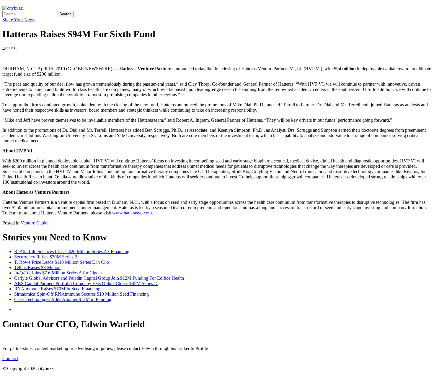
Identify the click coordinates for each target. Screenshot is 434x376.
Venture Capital (35, 222)
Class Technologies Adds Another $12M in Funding (62, 299)
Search (65, 14)
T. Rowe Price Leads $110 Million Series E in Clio (61, 262)
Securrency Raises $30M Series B (46, 256)
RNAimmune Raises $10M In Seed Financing (57, 288)
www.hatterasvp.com (132, 212)
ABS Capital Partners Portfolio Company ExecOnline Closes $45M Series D (86, 283)
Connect (10, 358)
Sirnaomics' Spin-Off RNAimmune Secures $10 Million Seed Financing (81, 294)
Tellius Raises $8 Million (37, 267)
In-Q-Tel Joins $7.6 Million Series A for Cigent (58, 272)
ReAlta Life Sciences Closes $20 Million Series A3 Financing (71, 251)
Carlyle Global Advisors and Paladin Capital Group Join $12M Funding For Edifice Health (99, 278)
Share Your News (18, 19)
